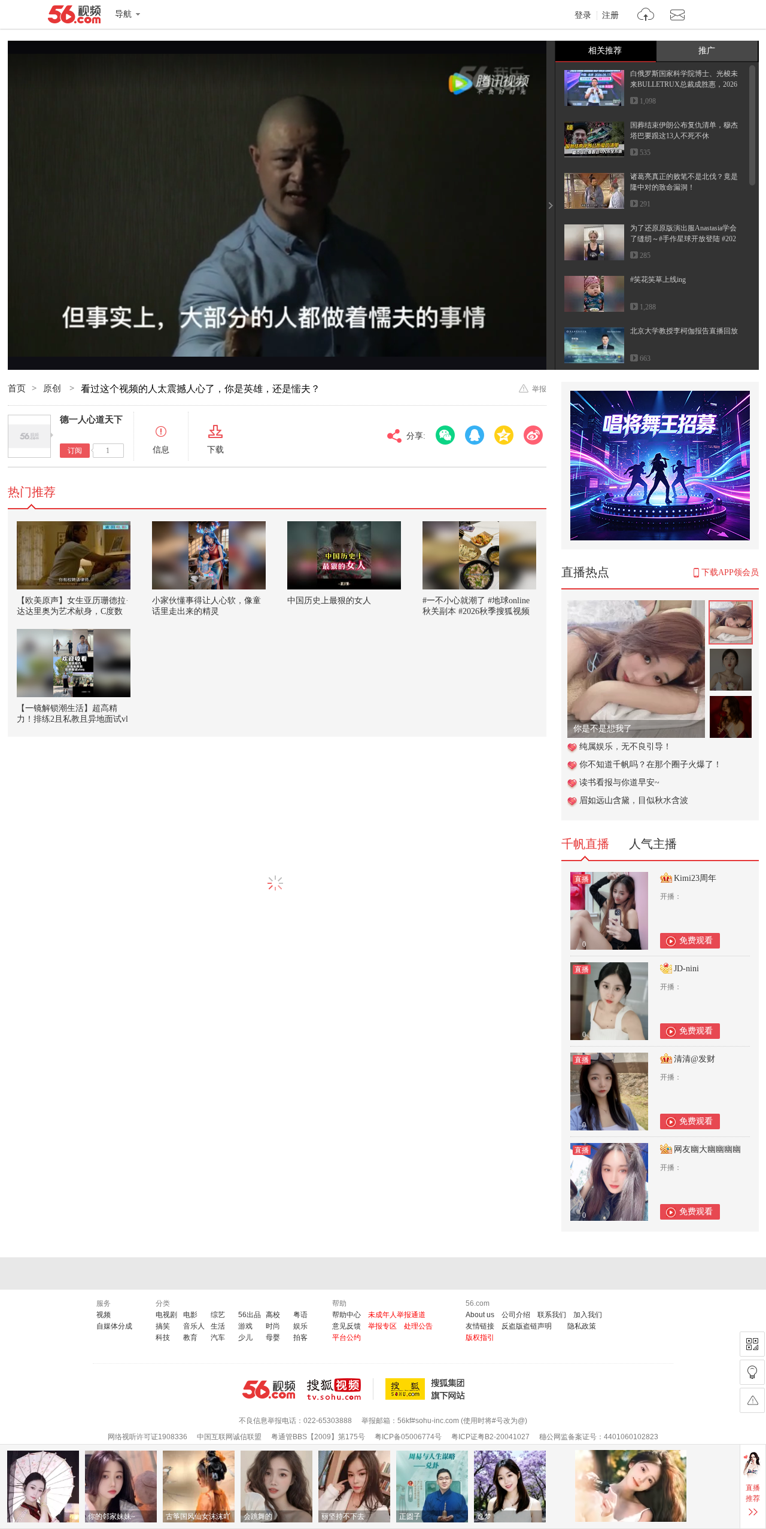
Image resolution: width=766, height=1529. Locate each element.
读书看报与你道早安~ (619, 782)
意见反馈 (346, 1326)
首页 (17, 388)
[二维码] (752, 1344)
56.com (74, 16)
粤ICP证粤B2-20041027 (490, 1437)
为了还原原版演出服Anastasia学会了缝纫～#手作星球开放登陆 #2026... (683, 239)
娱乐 (300, 1326)
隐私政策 (581, 1326)
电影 (190, 1315)
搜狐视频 (340, 1389)
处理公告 (418, 1326)
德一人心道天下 (91, 419)
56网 (268, 1389)
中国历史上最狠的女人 (329, 600)
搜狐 (427, 1389)
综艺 (218, 1315)
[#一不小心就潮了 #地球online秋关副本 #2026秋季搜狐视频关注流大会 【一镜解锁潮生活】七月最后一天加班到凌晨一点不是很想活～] (479, 555)
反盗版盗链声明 (526, 1326)
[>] (646, 16)
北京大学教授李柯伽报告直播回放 (684, 331)
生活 (218, 1326)
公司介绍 (515, 1315)
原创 (53, 388)
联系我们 (551, 1315)
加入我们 (587, 1315)
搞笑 (163, 1326)
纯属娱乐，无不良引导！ (625, 746)
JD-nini (686, 968)
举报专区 (382, 1326)
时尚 (273, 1326)
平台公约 (346, 1337)
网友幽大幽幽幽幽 (707, 1149)
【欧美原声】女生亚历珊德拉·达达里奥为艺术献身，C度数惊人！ (73, 611)
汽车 (218, 1337)
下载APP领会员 (730, 572)
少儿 (245, 1337)
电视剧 (166, 1315)
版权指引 (480, 1337)
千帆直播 (585, 843)
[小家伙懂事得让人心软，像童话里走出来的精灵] (209, 555)
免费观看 (696, 940)
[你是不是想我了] (636, 606)
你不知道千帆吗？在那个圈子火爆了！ (650, 764)
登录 (582, 15)
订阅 (75, 450)
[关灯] (752, 1372)
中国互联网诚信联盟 (229, 1437)
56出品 (249, 1315)
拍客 (300, 1337)
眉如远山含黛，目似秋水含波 (633, 800)
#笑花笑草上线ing (658, 279)
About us (480, 1315)
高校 (273, 1315)
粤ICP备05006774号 (408, 1437)
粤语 (300, 1315)
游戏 (245, 1326)
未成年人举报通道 (396, 1315)
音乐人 (194, 1326)
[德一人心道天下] (29, 436)
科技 (163, 1337)
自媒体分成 (114, 1326)
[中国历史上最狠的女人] (344, 555)
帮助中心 (346, 1315)
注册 (610, 15)
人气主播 (653, 843)
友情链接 (480, 1326)
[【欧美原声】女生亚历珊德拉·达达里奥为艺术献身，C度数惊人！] (73, 555)
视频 (103, 1315)
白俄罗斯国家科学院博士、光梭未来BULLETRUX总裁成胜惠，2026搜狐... (684, 84)
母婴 (273, 1337)
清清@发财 (694, 1058)
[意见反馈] (752, 1400)
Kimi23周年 (695, 878)
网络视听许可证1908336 (147, 1437)
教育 (190, 1337)
